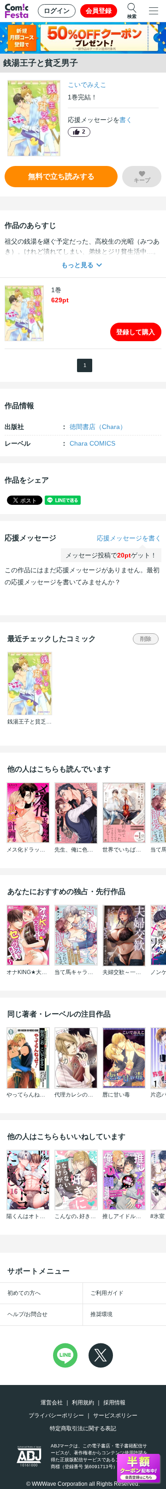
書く (125, 119)
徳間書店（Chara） (98, 426)
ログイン (57, 10)
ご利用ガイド (107, 1293)
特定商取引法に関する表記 (83, 1428)
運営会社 (52, 1402)
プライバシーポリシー (56, 1415)
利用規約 (83, 1402)
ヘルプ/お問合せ (27, 1314)
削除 (145, 639)
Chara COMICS (92, 443)
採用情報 (114, 1402)
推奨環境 (101, 1314)
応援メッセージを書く (129, 538)
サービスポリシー (115, 1415)
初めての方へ (24, 1293)
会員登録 (99, 10)
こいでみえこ (87, 84)
